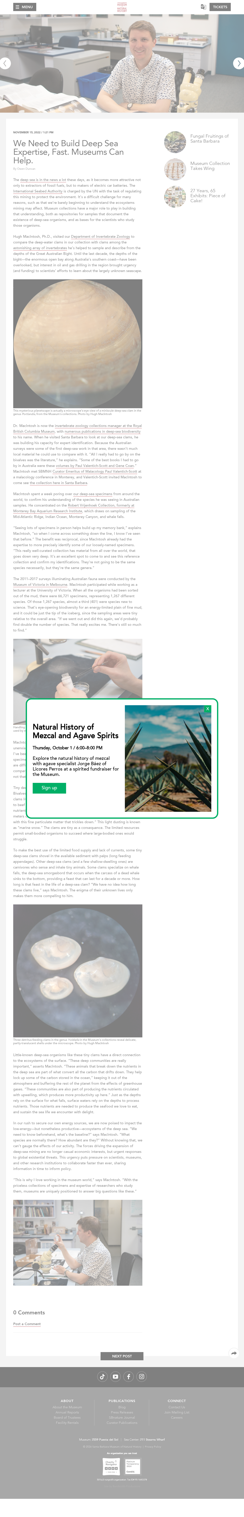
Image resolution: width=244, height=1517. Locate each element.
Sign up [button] (49, 788)
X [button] (207, 709)
